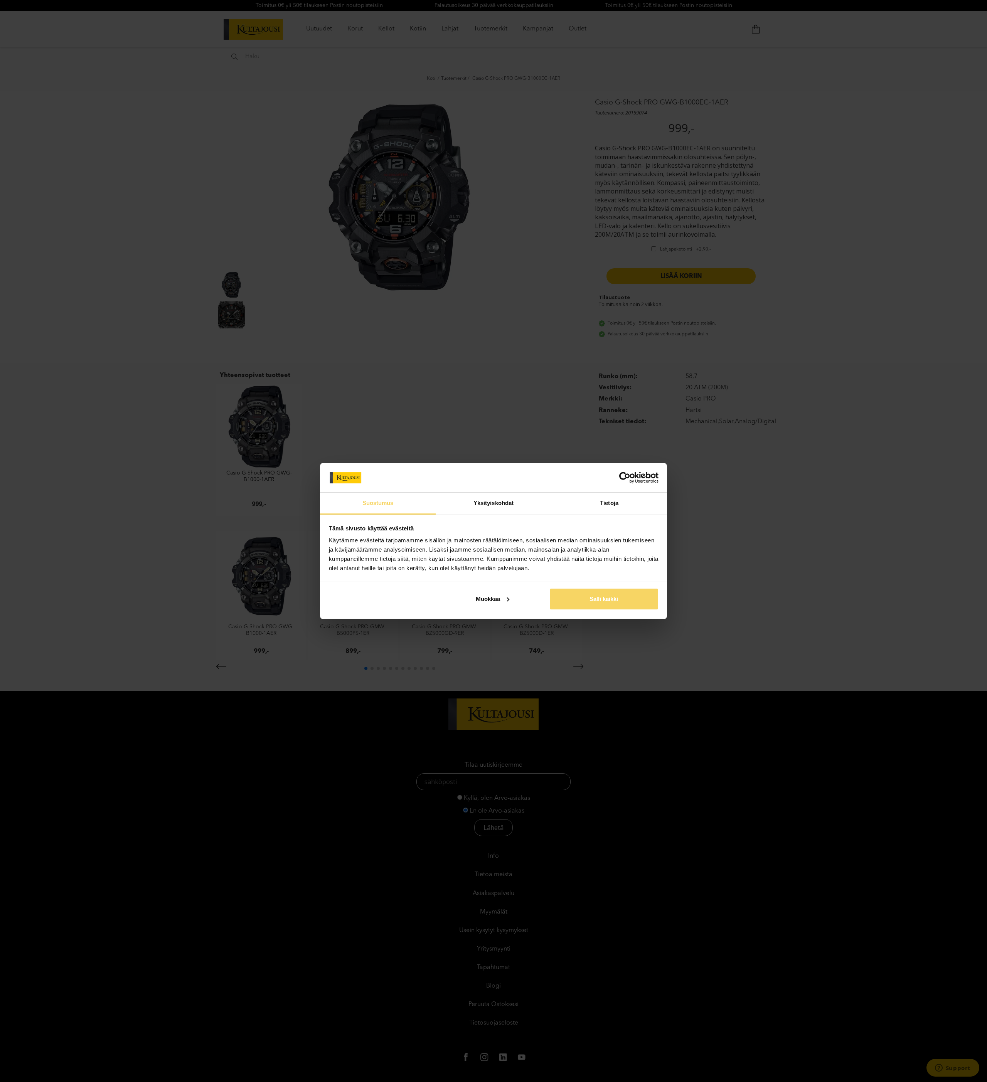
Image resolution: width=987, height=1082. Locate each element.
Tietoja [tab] (609, 503)
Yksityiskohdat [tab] (493, 503)
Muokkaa (488, 599)
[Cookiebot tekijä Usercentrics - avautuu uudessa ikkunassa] (625, 477)
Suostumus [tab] (378, 503)
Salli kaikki (604, 599)
